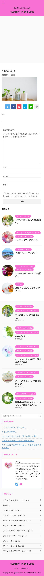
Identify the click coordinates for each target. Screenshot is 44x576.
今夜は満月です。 (23, 336)
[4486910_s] (25, 106)
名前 (5, 167)
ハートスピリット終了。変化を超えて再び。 (20, 436)
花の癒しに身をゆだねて (22, 568)
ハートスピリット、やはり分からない (18, 440)
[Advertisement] (22, 39)
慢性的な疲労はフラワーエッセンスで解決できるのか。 (21, 446)
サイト (5, 185)
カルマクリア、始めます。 (27, 240)
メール (6, 176)
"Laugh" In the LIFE (22, 11)
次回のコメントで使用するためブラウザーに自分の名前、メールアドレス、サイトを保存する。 (21, 194)
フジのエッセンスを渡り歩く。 (15, 427)
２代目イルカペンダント (26, 253)
